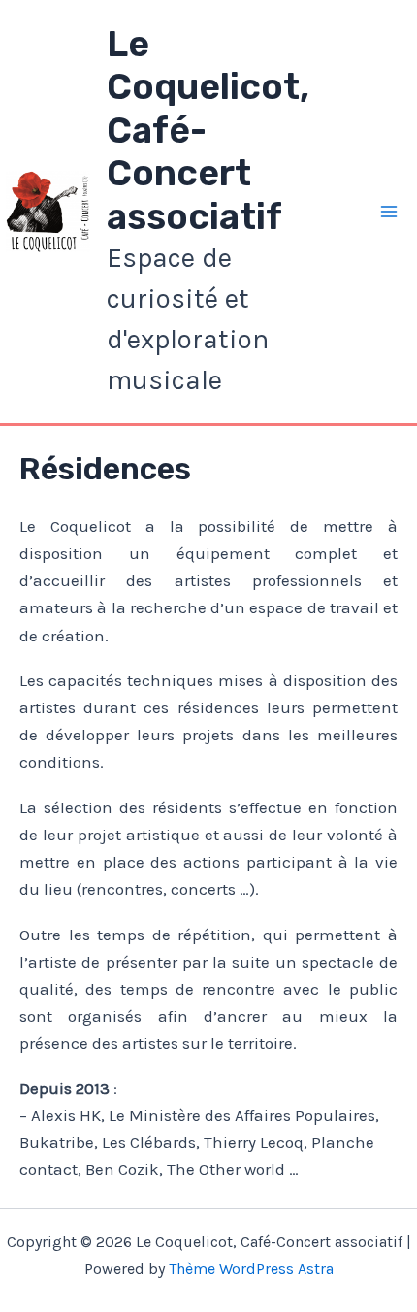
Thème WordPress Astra (251, 1269)
